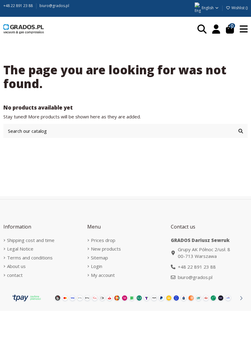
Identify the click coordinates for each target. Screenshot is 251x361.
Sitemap (99, 258)
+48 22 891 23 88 (18, 5)
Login (96, 266)
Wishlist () (239, 7)
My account (103, 275)
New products (106, 249)
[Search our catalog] (241, 131)
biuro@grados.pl (54, 5)
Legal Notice (20, 249)
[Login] (216, 29)
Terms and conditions (30, 258)
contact (15, 275)
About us (16, 266)
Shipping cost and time (30, 240)
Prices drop (103, 240)
